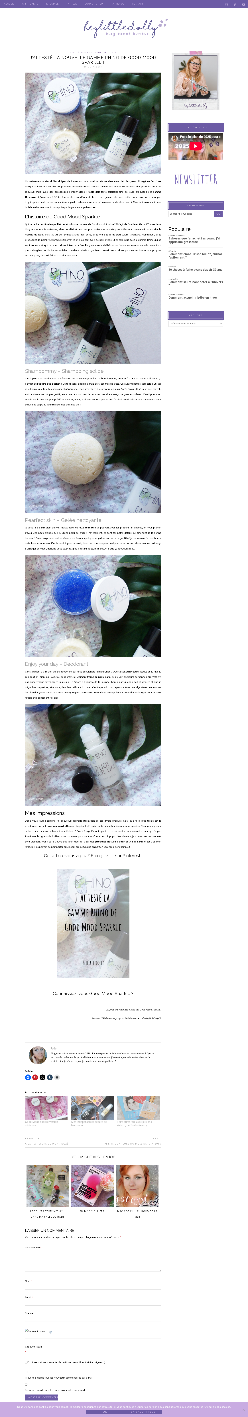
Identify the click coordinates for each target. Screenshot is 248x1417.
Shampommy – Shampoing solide (64, 371)
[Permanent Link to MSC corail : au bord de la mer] (137, 1206)
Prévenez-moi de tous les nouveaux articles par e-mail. (55, 1390)
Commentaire (33, 1247)
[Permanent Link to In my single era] (92, 1206)
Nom (28, 1281)
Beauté (75, 52)
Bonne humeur (91, 52)
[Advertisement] (195, 400)
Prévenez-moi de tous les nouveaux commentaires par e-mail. (59, 1377)
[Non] (243, 1410)
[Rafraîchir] (51, 1331)
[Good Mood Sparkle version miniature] (46, 1108)
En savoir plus (143, 1411)
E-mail (29, 1297)
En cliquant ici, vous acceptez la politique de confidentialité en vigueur (66, 1362)
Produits (110, 52)
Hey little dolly (124, 28)
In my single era (92, 1211)
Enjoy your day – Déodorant (56, 664)
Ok (105, 1411)
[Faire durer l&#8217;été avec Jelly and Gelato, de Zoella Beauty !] (138, 1108)
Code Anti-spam (33, 1346)
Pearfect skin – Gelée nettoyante (63, 520)
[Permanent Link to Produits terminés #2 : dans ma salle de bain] (48, 1206)
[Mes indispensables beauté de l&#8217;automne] (92, 1108)
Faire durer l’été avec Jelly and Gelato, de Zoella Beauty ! (134, 1123)
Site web (29, 1313)
